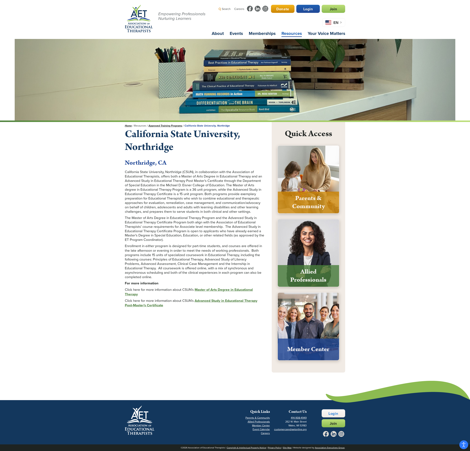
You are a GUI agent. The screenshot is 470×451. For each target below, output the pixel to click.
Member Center (261, 425)
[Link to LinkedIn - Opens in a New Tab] (258, 9)
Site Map (287, 447)
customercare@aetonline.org (290, 429)
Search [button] (226, 9)
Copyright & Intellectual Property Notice (246, 447)
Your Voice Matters (326, 33)
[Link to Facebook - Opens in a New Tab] (250, 9)
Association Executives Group (330, 447)
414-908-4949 (299, 418)
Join (333, 9)
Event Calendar (261, 429)
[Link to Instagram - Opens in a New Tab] (265, 9)
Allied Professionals (259, 421)
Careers (239, 9)
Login (308, 9)
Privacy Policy (274, 447)
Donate (282, 9)
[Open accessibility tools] (463, 444)
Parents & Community (257, 418)
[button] (280, 17)
